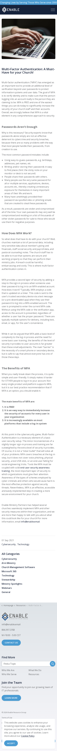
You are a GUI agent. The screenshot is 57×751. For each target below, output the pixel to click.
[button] (28, 39)
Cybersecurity (9, 544)
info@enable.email (30, 521)
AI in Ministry (9, 563)
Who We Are (8, 670)
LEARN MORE (11, 697)
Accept (11, 743)
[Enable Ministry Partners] (10, 9)
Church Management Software (18, 567)
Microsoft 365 (9, 571)
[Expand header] (53, 10)
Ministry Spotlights (12, 583)
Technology (23, 544)
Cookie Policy (27, 735)
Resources (33, 674)
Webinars (7, 587)
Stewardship (8, 579)
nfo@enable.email (11, 624)
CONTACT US (11, 642)
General (6, 592)
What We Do (34, 670)
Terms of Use (7, 718)
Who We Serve (9, 674)
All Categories (11, 554)
